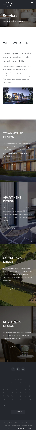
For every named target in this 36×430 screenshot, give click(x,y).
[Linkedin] (18, 369)
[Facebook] (13, 369)
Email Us (30, 428)
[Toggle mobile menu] (32, 3)
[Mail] (23, 369)
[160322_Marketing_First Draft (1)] (18, 89)
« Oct (4, 406)
